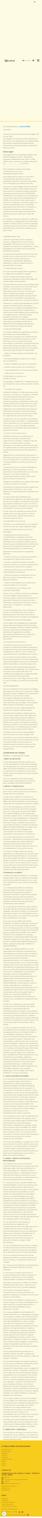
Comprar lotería (6, 1451)
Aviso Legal (5, 1500)
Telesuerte (5, 1498)
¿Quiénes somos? (7, 1449)
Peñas (3, 1461)
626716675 (6, 1481)
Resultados (5, 1453)
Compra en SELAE (7, 1459)
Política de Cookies (7, 1504)
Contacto (4, 1455)
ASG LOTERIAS (25, 127)
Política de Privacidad (8, 1502)
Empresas (5, 1457)
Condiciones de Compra (9, 1506)
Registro (4, 1465)
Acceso (27, 61)
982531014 (6, 1477)
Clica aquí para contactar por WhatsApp (15, 1479)
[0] (34, 60)
